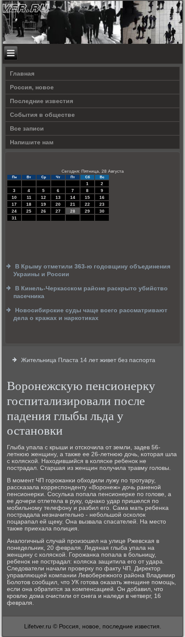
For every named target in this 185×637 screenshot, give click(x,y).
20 (58, 204)
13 (58, 197)
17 (14, 204)
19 (43, 204)
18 (28, 204)
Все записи (27, 128)
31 (14, 218)
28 (72, 211)
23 (102, 204)
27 (58, 211)
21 (72, 204)
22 (87, 204)
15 (87, 197)
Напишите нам (31, 142)
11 (29, 197)
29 (87, 211)
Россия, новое (32, 87)
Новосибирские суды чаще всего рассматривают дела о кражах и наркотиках (90, 314)
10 (14, 197)
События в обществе (42, 114)
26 (43, 211)
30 (102, 211)
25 (28, 211)
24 (14, 211)
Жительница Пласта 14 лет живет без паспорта (88, 360)
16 (102, 197)
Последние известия (41, 101)
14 (72, 197)
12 (43, 197)
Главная (22, 73)
